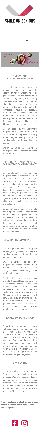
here (5, 354)
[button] (27, 41)
